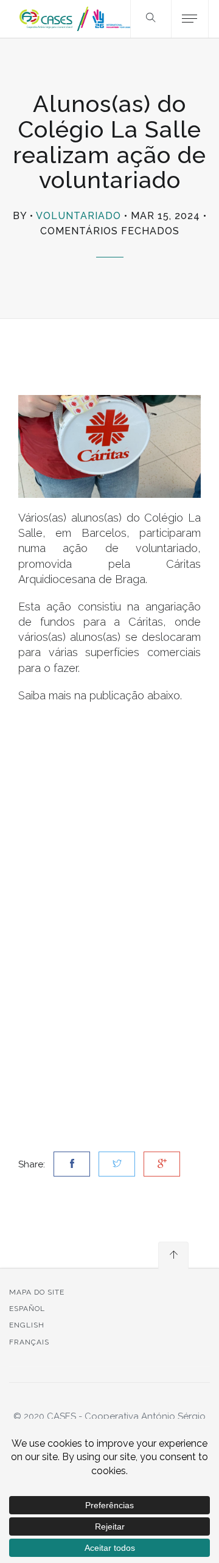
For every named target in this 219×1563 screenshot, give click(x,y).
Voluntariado (78, 216)
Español (27, 1308)
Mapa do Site (36, 1292)
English (26, 1325)
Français (29, 1342)
